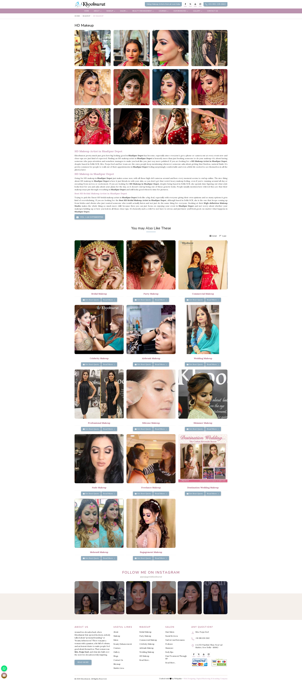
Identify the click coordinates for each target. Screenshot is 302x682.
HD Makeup (144, 656)
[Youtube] (195, 4)
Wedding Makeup (146, 652)
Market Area (118, 668)
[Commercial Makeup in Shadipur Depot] (202, 264)
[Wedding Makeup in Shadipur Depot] (202, 329)
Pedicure (169, 644)
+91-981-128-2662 (217, 4)
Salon (123, 11)
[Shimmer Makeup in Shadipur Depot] (202, 394)
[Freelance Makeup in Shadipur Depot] (151, 458)
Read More (108, 300)
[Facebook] (185, 4)
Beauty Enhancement (142, 11)
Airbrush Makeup (146, 648)
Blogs (115, 656)
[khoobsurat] (99, 4)
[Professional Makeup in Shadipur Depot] (99, 394)
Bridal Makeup (145, 632)
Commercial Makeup (148, 640)
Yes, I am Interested (91, 217)
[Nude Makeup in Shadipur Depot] (99, 458)
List (224, 236)
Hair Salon (169, 632)
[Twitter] (190, 4)
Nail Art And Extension (175, 640)
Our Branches (179, 11)
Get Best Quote (92, 300)
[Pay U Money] (219, 662)
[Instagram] (200, 4)
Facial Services (171, 636)
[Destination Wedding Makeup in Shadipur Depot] (202, 458)
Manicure (169, 648)
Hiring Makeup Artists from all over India (163, 4)
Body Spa (169, 652)
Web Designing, (190, 679)
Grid (214, 236)
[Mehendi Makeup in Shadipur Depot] (99, 523)
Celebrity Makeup (146, 644)
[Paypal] (199, 662)
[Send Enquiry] (4, 675)
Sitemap (116, 664)
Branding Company (220, 679)
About (97, 11)
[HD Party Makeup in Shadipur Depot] (209, 48)
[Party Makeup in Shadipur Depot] (151, 264)
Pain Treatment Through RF (176, 657)
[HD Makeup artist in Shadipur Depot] (131, 48)
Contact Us (212, 11)
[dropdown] (101, 11)
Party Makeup (145, 636)
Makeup (110, 11)
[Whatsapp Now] (4, 668)
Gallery (196, 11)
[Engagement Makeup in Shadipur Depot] (151, 523)
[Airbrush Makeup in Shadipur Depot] (151, 329)
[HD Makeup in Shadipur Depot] (93, 48)
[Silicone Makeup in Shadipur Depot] (151, 394)
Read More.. (144, 660)
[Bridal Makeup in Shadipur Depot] (99, 264)
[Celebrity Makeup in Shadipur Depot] (99, 329)
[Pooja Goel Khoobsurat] (87, 597)
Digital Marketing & (204, 679)
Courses (162, 11)
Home (86, 11)
